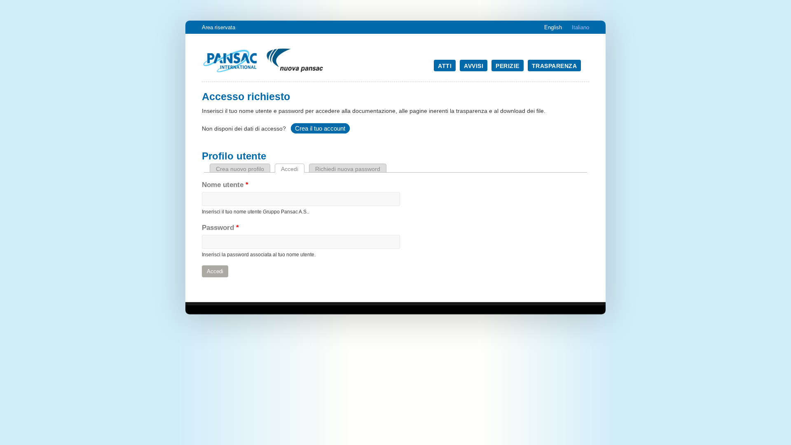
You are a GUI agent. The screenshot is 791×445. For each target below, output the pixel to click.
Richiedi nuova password (347, 169)
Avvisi (473, 66)
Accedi (292, 169)
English (553, 27)
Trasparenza (554, 66)
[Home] (263, 73)
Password (220, 228)
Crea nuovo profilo (240, 169)
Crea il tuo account (320, 128)
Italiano (580, 27)
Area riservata (218, 27)
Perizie (508, 66)
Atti (445, 66)
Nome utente (225, 185)
